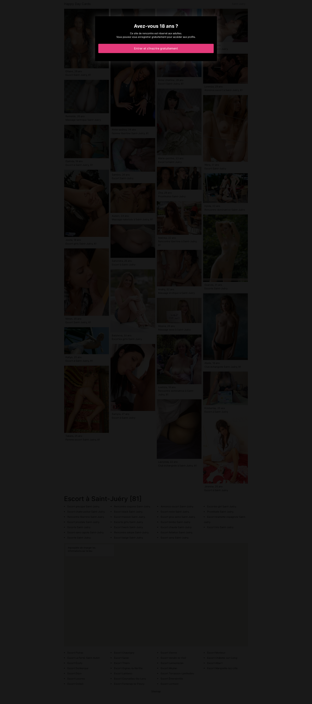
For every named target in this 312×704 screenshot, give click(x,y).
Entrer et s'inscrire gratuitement (156, 48)
